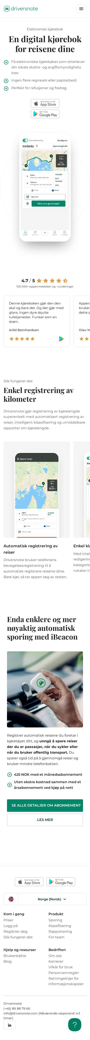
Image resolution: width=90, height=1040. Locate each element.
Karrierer (55, 961)
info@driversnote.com (20, 1013)
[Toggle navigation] (81, 8)
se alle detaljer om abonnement (46, 805)
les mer (45, 820)
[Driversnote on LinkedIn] (9, 1025)
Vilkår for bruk (60, 967)
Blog (7, 961)
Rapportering (60, 931)
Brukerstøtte (14, 955)
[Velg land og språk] (11, 899)
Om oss (55, 955)
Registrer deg (15, 931)
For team (56, 937)
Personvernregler (63, 972)
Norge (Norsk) (49, 899)
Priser (8, 920)
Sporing (55, 920)
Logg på (10, 925)
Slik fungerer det (18, 937)
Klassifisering (59, 925)
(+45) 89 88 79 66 (16, 1008)
